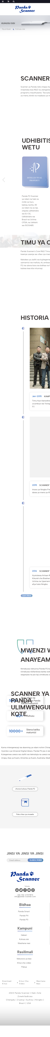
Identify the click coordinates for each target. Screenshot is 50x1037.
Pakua (24, 967)
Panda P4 (24, 915)
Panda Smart (24, 911)
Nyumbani (6, 29)
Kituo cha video (24, 963)
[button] (3, 180)
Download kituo (6, 982)
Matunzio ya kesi (24, 959)
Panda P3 (24, 919)
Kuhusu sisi (20, 29)
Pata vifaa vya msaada (25, 814)
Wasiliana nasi (24, 943)
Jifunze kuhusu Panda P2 (25, 789)
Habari (24, 935)
